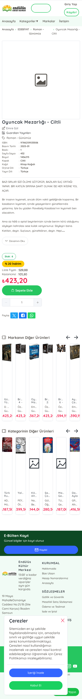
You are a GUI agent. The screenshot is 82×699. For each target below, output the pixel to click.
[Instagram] (69, 666)
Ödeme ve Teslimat (53, 606)
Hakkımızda (49, 568)
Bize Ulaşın (48, 573)
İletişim (64, 21)
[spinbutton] (22, 302)
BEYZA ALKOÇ (75, 500)
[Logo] (14, 8)
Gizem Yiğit (8, 406)
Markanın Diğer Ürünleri (28, 337)
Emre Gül (12, 128)
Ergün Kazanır (7, 500)
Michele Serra (61, 500)
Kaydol (71, 12)
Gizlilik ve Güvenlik (53, 597)
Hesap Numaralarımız (55, 578)
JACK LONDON (34, 500)
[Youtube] (75, 666)
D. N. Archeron (49, 406)
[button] (6, 302)
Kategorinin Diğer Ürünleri (30, 431)
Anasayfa (9, 21)
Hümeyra (76, 406)
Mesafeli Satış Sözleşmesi (57, 601)
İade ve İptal (49, 611)
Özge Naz (21, 406)
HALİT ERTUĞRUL (48, 500)
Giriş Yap (70, 4)
